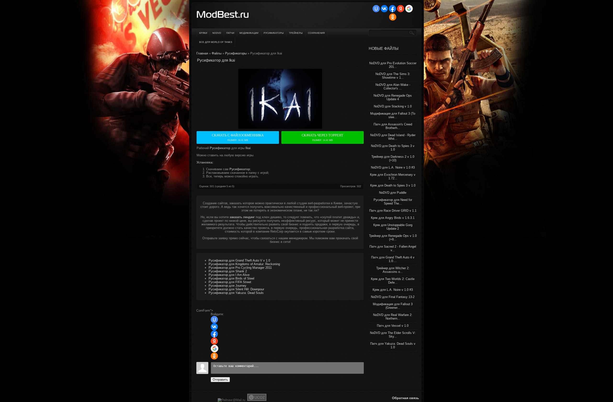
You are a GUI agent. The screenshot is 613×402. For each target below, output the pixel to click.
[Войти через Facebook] (392, 8)
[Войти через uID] (376, 8)
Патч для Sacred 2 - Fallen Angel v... (392, 248)
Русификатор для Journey (227, 285)
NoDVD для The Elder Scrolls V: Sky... (393, 334)
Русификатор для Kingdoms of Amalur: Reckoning (244, 264)
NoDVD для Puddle (392, 192)
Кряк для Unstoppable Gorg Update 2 (392, 226)
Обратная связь (405, 398)
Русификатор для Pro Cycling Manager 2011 (240, 267)
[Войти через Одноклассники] (392, 17)
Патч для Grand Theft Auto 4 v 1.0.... (392, 259)
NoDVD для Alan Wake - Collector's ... (392, 86)
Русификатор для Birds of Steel (231, 278)
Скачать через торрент (322, 137)
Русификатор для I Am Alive (229, 275)
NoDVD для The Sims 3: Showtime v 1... (392, 75)
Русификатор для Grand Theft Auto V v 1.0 (239, 260)
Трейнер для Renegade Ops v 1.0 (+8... (393, 237)
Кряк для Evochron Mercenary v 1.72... (392, 176)
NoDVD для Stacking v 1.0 (393, 106)
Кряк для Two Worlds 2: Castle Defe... (392, 280)
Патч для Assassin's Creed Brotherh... (393, 126)
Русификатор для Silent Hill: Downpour (236, 289)
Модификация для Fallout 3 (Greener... (393, 305)
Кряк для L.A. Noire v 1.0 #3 (393, 289)
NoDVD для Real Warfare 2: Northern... (392, 316)
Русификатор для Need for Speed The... (393, 201)
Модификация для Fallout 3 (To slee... (392, 115)
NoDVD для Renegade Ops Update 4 (393, 97)
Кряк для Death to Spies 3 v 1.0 (392, 185)
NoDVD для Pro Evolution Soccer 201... (392, 65)
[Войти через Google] (409, 8)
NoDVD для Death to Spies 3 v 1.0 (392, 147)
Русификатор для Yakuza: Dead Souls (236, 293)
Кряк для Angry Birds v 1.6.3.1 (392, 218)
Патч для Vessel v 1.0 (393, 325)
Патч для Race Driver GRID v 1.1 (392, 210)
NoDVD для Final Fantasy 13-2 (392, 297)
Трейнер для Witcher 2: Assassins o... (392, 270)
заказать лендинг (242, 217)
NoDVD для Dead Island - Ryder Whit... (392, 136)
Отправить (220, 379)
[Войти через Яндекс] (400, 8)
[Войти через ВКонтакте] (384, 8)
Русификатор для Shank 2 (228, 271)
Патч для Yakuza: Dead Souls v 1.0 (392, 345)
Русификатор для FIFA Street (230, 282)
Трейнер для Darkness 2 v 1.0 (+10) (392, 158)
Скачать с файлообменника (238, 137)
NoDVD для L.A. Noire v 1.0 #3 (393, 167)
